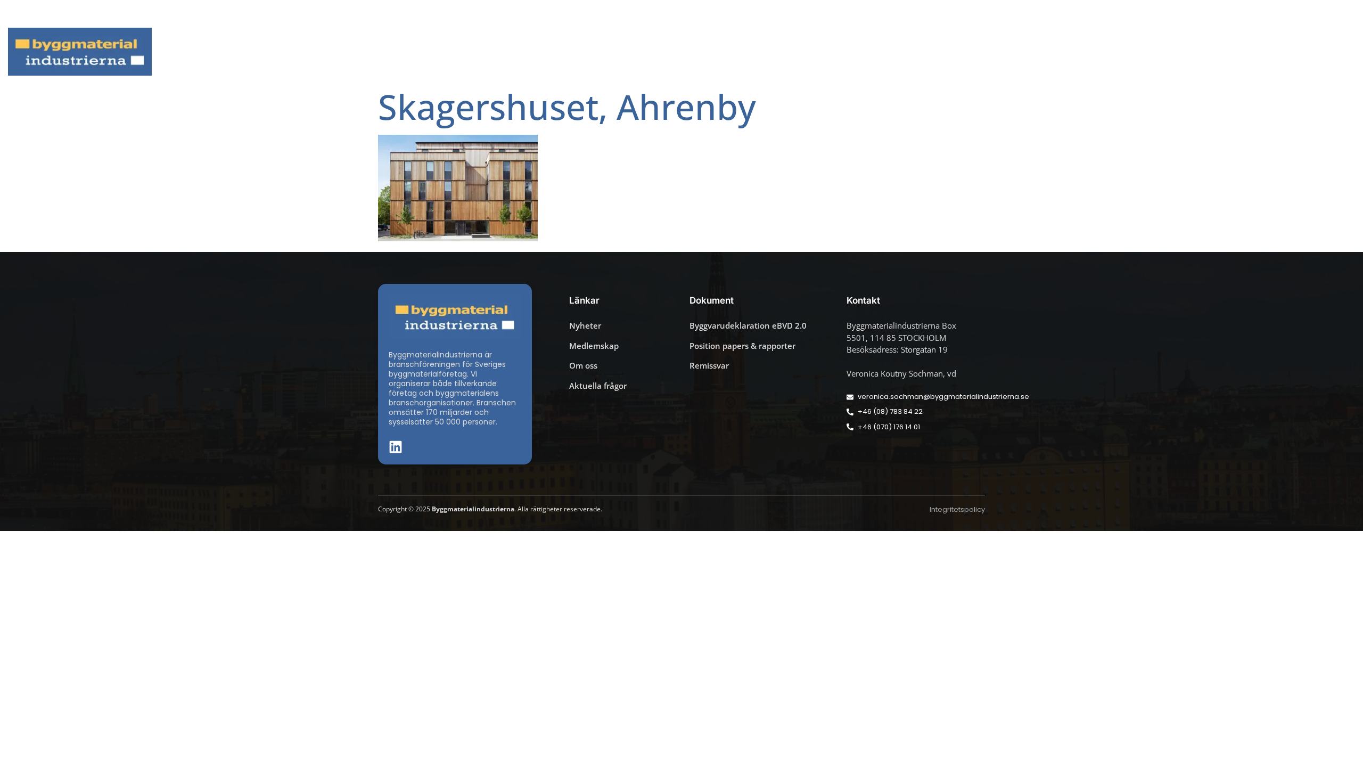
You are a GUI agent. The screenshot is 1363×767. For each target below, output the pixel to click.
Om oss (1315, 52)
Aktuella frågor (978, 52)
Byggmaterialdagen (1081, 52)
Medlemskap (1242, 52)
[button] (1341, 13)
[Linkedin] (1325, 14)
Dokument (1162, 52)
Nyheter (913, 52)
